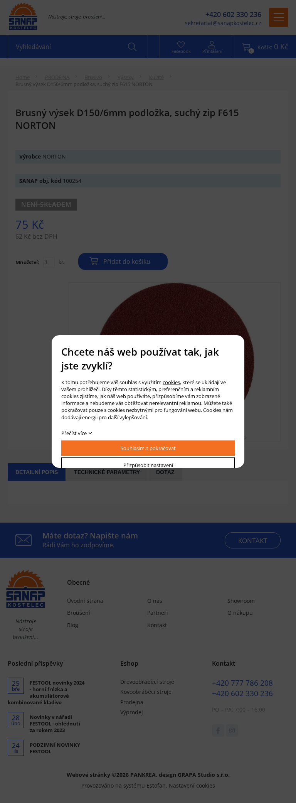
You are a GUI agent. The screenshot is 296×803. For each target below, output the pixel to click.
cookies (171, 382)
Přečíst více (74, 433)
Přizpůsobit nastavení (148, 465)
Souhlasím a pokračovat (148, 448)
